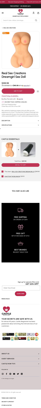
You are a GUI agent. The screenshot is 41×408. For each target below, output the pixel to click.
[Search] (36, 20)
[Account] (33, 13)
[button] (20, 86)
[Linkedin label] (22, 374)
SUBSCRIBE (20, 294)
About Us (5, 354)
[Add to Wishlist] (37, 91)
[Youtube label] (14, 374)
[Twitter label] (18, 374)
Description (6, 120)
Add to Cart (18, 91)
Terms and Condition (9, 398)
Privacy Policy (6, 298)
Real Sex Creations (10, 28)
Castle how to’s (8, 364)
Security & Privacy (8, 401)
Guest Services (8, 359)
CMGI (7, 392)
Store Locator (7, 405)
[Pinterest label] (10, 374)
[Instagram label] (3, 374)
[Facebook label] (6, 374)
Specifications (7, 125)
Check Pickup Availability (10, 96)
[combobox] (20, 20)
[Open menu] (5, 13)
